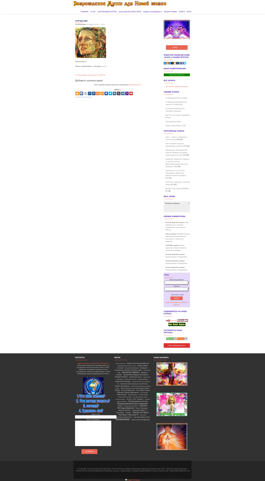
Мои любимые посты (177, 345)
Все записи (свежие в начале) (177, 86)
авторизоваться (135, 85)
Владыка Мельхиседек (123, 381)
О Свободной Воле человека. (177, 98)
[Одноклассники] (167, 63)
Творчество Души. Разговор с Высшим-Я (133, 413)
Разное (120, 406)
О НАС (93, 12)
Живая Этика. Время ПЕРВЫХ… (178, 188)
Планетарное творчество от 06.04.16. (90, 75)
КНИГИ (182, 12)
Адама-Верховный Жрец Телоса (126, 365)
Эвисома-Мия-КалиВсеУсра (140, 420)
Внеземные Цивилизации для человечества (134, 383)
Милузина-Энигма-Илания (125, 397)
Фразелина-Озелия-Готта (123, 417)
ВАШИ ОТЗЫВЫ (170, 12)
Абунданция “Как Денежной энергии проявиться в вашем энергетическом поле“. (176, 152)
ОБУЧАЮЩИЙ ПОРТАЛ (107, 12)
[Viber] (182, 63)
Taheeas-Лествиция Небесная (138, 363)
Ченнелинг (122, 419)
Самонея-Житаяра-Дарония (132, 407)
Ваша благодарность (176, 74)
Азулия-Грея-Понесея (131, 368)
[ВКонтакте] (165, 63)
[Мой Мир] (170, 63)
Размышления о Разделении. (176, 257)
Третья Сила (143, 415)
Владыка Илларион (143, 379)
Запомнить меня (177, 295)
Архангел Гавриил (131, 372)
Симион (128, 412)
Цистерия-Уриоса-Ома (142, 417)
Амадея (174, 320)
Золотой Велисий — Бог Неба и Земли (135, 390)
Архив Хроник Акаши (135, 377)
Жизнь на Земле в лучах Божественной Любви (135, 388)
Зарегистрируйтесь (173, 302)
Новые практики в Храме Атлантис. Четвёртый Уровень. (176, 248)
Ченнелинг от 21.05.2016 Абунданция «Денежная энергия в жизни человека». (176, 173)
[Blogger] (175, 63)
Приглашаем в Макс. (173, 121)
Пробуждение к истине (138, 401)
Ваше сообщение (93, 419)
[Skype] (185, 63)
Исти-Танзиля (144, 392)
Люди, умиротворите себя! (176, 125)
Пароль (176, 286)
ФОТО (189, 12)
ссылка (103, 66)
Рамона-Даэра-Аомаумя (131, 406)
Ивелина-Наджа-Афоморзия (128, 392)
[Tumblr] (180, 63)
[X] (172, 63)
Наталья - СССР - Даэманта (134, 399)
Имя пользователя (177, 280)
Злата (117, 390)
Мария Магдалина (132, 394)
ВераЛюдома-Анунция (130, 379)
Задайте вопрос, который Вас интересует (93, 363)
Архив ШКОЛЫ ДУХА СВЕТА (130, 12)
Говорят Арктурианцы (122, 386)
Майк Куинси (121, 394)
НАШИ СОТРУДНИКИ (152, 12)
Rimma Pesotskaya (120, 363)
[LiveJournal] (177, 63)
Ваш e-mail (96, 414)
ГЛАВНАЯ (84, 12)
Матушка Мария (143, 394)
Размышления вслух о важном (132, 404)
